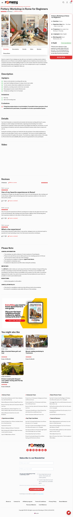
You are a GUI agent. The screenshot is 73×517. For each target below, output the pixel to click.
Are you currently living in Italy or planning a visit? (27, 474)
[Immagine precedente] (13, 30)
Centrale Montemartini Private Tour (58, 414)
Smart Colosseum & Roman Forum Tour (35, 414)
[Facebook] (27, 450)
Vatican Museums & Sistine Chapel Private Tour (12, 402)
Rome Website (63, 501)
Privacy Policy (40, 493)
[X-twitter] (30, 450)
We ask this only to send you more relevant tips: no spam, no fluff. (32, 485)
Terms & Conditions (40, 501)
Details (24, 49)
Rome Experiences (19, 6)
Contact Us (17, 501)
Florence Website (31, 504)
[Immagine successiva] (45, 30)
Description (15, 49)
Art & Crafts (27, 6)
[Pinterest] (36, 450)
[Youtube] (42, 450)
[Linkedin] (33, 450)
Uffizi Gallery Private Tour (55, 433)
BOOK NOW (61, 57)
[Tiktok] (45, 450)
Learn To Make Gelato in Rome (8, 434)
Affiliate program (27, 501)
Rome (13, 6)
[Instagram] (39, 450)
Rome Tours (4, 349)
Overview (6, 49)
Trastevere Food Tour (6, 425)
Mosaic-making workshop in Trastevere (10, 428)
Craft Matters (43, 504)
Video (31, 49)
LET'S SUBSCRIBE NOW (36, 489)
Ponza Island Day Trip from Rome (33, 433)
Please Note (6, 53)
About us (8, 501)
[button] (2, 2)
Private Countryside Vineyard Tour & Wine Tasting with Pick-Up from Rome (12, 380)
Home (2, 6)
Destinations (7, 6)
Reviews (39, 49)
